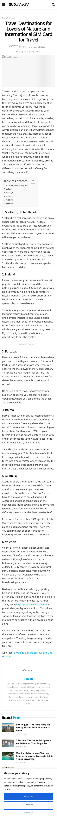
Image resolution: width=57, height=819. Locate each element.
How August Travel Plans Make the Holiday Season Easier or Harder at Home (33, 727)
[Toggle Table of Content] (31, 181)
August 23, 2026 (21, 734)
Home (4, 18)
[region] (28, 793)
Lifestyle (12, 18)
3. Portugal (8, 192)
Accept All (28, 796)
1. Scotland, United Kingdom (16, 185)
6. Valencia (8, 203)
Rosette (26, 47)
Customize (28, 804)
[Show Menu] (3, 4)
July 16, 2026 (20, 763)
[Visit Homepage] (28, 4)
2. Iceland (8, 189)
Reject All (28, 812)
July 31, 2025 (39, 47)
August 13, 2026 (21, 747)
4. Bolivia (7, 196)
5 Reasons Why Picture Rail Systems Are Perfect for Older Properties (33, 742)
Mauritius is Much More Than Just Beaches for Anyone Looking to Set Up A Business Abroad (34, 756)
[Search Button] (53, 4)
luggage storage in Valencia (32, 604)
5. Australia (8, 199)
